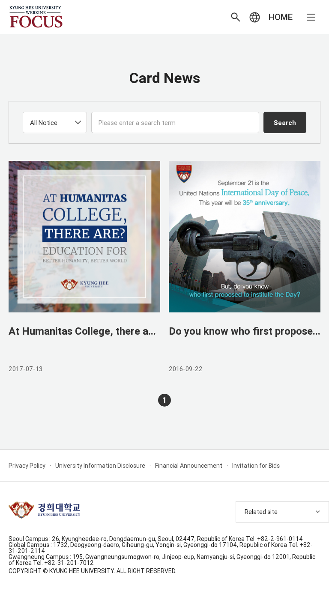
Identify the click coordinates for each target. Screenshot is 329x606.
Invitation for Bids (256, 466)
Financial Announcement (188, 466)
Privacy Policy (27, 466)
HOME (281, 17)
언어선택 (254, 17)
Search (285, 123)
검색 (235, 17)
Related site (261, 512)
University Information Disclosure (100, 466)
